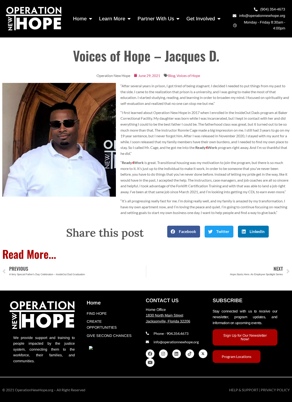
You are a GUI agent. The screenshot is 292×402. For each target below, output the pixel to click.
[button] (183, 232)
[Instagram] (163, 353)
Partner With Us (156, 18)
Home (80, 18)
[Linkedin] (176, 353)
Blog (171, 75)
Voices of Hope (188, 75)
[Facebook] (150, 353)
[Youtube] (150, 362)
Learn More (112, 18)
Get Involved (200, 18)
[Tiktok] (189, 353)
